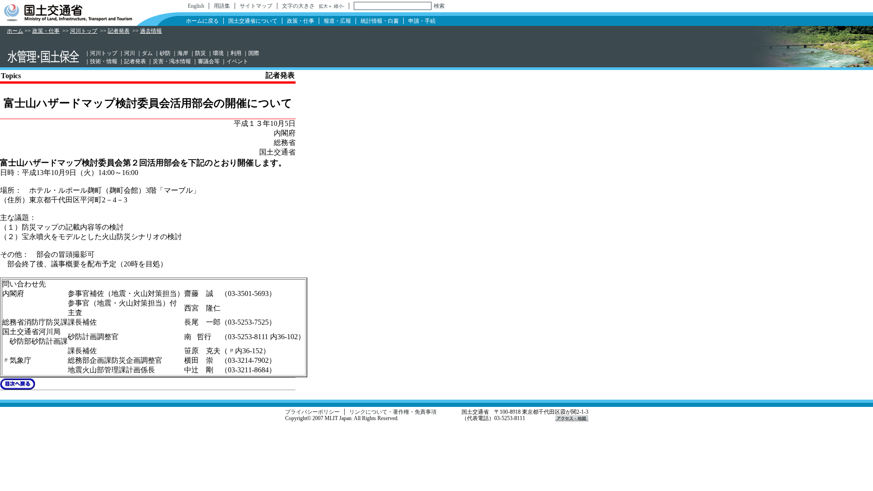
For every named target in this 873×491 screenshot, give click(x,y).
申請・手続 (422, 21)
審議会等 (209, 61)
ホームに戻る (202, 21)
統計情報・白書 (380, 21)
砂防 (165, 53)
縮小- (339, 6)
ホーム (15, 31)
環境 (218, 53)
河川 (129, 53)
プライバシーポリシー (312, 412)
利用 (236, 53)
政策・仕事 (300, 21)
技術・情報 (103, 61)
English (196, 6)
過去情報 (151, 31)
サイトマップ (256, 6)
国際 (253, 53)
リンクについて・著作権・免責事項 (392, 412)
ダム (147, 53)
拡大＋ (325, 6)
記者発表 (119, 31)
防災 (200, 53)
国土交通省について (252, 21)
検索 (439, 6)
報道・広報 (337, 21)
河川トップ (83, 31)
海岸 (182, 53)
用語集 (222, 6)
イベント (237, 61)
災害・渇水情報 (172, 61)
